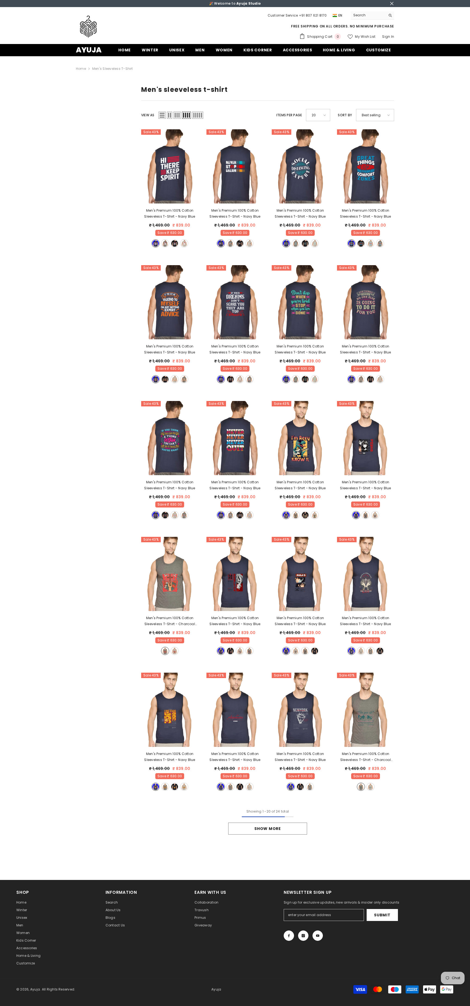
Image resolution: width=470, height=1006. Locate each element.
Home (81, 68)
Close (391, 3)
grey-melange (184, 243)
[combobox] (368, 15)
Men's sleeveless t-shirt (112, 68)
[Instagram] (303, 935)
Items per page (289, 115)
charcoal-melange (165, 243)
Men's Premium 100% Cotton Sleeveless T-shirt (169, 213)
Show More (267, 828)
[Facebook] (289, 935)
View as (147, 115)
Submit (382, 915)
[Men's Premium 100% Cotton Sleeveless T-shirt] (169, 166)
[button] (162, 115)
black (175, 243)
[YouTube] (318, 935)
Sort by (345, 115)
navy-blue (155, 243)
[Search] (372, 15)
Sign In (388, 36)
